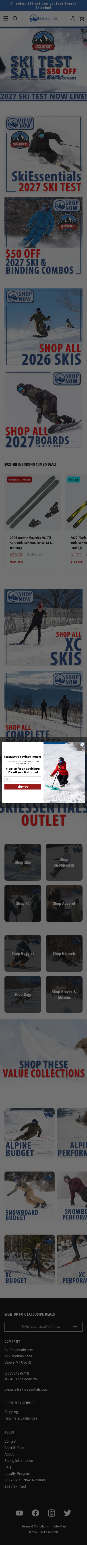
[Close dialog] (82, 744)
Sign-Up (22, 786)
